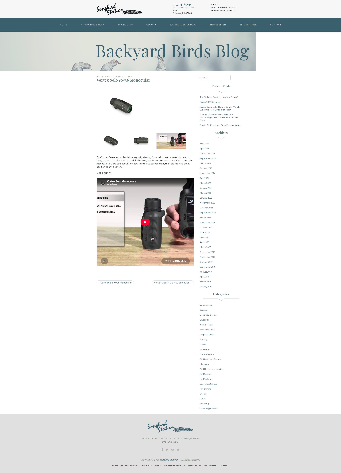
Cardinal (203, 310)
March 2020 (205, 247)
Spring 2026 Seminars (210, 102)
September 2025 (208, 158)
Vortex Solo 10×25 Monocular (116, 282)
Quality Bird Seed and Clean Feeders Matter (220, 125)
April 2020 (204, 242)
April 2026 (204, 148)
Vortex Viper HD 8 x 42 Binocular (171, 282)
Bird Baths (205, 349)
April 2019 (204, 277)
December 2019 (207, 252)
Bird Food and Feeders (210, 359)
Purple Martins (207, 334)
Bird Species (205, 374)
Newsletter (218, 24)
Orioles (203, 344)
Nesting (203, 339)
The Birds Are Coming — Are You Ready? (219, 97)
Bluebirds (204, 320)
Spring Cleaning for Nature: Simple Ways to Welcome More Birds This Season (220, 108)
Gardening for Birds (209, 408)
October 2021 (206, 227)
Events (203, 394)
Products (124, 24)
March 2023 (205, 193)
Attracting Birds (92, 24)
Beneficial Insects (208, 315)
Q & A (202, 399)
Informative (205, 389)
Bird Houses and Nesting (211, 369)
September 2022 (208, 213)
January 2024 (206, 188)
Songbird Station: (169, 459)
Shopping (204, 403)
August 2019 (206, 272)
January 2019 (206, 286)
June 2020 (205, 232)
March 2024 (205, 183)
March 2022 (205, 217)
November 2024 (207, 173)
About (150, 24)
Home (63, 24)
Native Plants (206, 325)
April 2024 (204, 178)
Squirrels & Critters (208, 384)
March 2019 (205, 282)
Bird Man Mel (248, 24)
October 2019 (206, 262)
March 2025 (205, 163)
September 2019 (208, 267)
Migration (204, 364)
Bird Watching (206, 379)
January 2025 (206, 168)
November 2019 (207, 257)
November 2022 (207, 203)
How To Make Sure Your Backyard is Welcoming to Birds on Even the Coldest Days (219, 118)
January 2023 (206, 198)
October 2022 (206, 208)
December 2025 (207, 153)
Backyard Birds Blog (183, 24)
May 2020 (204, 237)
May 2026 (204, 143)
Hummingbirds (207, 354)
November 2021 (207, 222)
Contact (275, 24)
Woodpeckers (206, 305)
